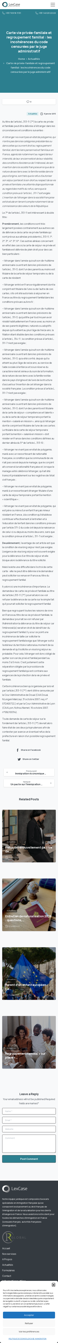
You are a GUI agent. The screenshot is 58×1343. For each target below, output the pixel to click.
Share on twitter (30, 759)
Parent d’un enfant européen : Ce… (26, 987)
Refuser (29, 1323)
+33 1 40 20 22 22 (47, 13)
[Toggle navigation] (53, 4)
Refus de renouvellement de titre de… (28, 849)
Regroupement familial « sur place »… (25, 1055)
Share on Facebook (31, 749)
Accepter (29, 1315)
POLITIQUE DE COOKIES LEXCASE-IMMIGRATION (28, 1338)
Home (21, 59)
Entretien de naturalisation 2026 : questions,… (28, 918)
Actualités (34, 59)
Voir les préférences (29, 1331)
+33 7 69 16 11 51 (13, 13)
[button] (53, 1284)
